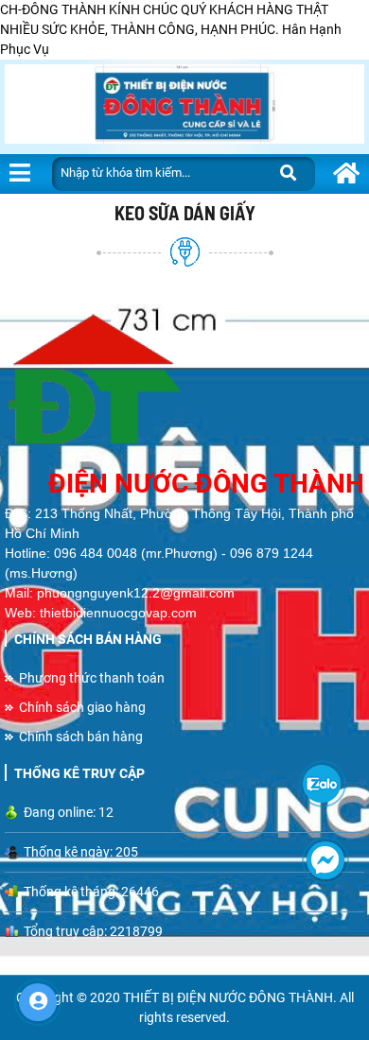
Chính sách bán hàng (81, 736)
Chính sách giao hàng (82, 707)
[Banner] (184, 106)
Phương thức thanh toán (92, 677)
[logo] (184, 383)
